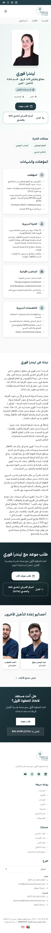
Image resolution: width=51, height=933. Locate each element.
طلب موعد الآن (23, 576)
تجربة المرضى (40, 813)
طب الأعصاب (40, 838)
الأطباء (34, 20)
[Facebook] (12, 2)
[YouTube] (4, 2)
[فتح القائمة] (5, 11)
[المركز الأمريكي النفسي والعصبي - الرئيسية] (42, 11)
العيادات (42, 799)
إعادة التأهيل (40, 847)
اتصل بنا (25, 731)
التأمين (42, 804)
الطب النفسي (40, 833)
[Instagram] (8, 2)
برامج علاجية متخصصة (36, 851)
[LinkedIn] (16, 2)
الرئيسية (45, 20)
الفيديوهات (40, 818)
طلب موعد (24, 106)
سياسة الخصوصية (10, 922)
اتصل (25, 118)
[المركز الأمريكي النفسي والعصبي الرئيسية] (42, 758)
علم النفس (41, 842)
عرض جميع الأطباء (27, 678)
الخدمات (42, 790)
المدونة (42, 809)
